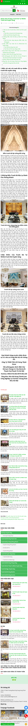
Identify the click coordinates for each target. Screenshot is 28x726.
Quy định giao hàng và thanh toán (13, 671)
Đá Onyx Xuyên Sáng (6, 532)
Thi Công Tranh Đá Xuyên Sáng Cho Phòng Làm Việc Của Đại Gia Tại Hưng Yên (18, 655)
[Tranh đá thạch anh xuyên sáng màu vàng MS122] (6, 586)
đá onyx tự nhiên (4, 517)
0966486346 (7, 1)
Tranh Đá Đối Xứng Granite (8, 575)
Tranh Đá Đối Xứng (7, 556)
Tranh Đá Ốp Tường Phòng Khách (9, 541)
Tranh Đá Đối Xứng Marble (8, 572)
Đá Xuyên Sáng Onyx (8, 535)
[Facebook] (19, 3)
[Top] (26, 724)
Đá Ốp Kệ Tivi (6, 547)
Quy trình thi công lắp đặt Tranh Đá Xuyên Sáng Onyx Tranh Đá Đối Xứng (13, 666)
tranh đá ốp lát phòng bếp (7, 519)
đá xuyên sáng (23, 516)
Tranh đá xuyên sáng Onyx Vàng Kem (18, 608)
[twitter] (23, 3)
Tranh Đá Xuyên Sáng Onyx (8, 553)
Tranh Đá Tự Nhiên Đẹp (8, 559)
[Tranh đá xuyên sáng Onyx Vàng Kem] (6, 612)
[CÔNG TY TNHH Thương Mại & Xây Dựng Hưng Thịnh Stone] (14, 7)
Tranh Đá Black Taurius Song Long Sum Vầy (19, 601)
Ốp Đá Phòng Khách (8, 550)
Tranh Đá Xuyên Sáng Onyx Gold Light (18, 619)
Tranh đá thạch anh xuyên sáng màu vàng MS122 (19, 583)
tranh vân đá (16, 516)
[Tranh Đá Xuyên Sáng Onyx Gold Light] (6, 620)
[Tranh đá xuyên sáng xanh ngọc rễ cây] (6, 595)
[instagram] (25, 3)
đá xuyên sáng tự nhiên (18, 519)
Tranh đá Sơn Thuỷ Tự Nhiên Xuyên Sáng (11, 566)
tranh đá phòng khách (14, 517)
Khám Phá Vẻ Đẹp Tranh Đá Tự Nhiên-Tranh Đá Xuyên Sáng (13, 19)
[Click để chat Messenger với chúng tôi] (26, 707)
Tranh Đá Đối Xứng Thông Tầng (9, 563)
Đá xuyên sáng (9, 516)
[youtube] (21, 3)
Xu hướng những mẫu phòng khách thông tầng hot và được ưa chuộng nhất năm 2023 (17, 408)
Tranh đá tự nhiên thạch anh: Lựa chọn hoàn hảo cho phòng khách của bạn (17, 443)
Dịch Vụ (3, 704)
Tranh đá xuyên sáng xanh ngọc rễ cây (19, 592)
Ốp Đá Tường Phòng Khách (9, 544)
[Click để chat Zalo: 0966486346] (26, 712)
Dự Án (3, 626)
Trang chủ (12, 14)
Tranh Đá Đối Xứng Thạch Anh (9, 538)
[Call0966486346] (26, 716)
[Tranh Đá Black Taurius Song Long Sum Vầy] (6, 602)
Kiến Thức (18, 14)
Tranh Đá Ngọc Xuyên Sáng (8, 569)
